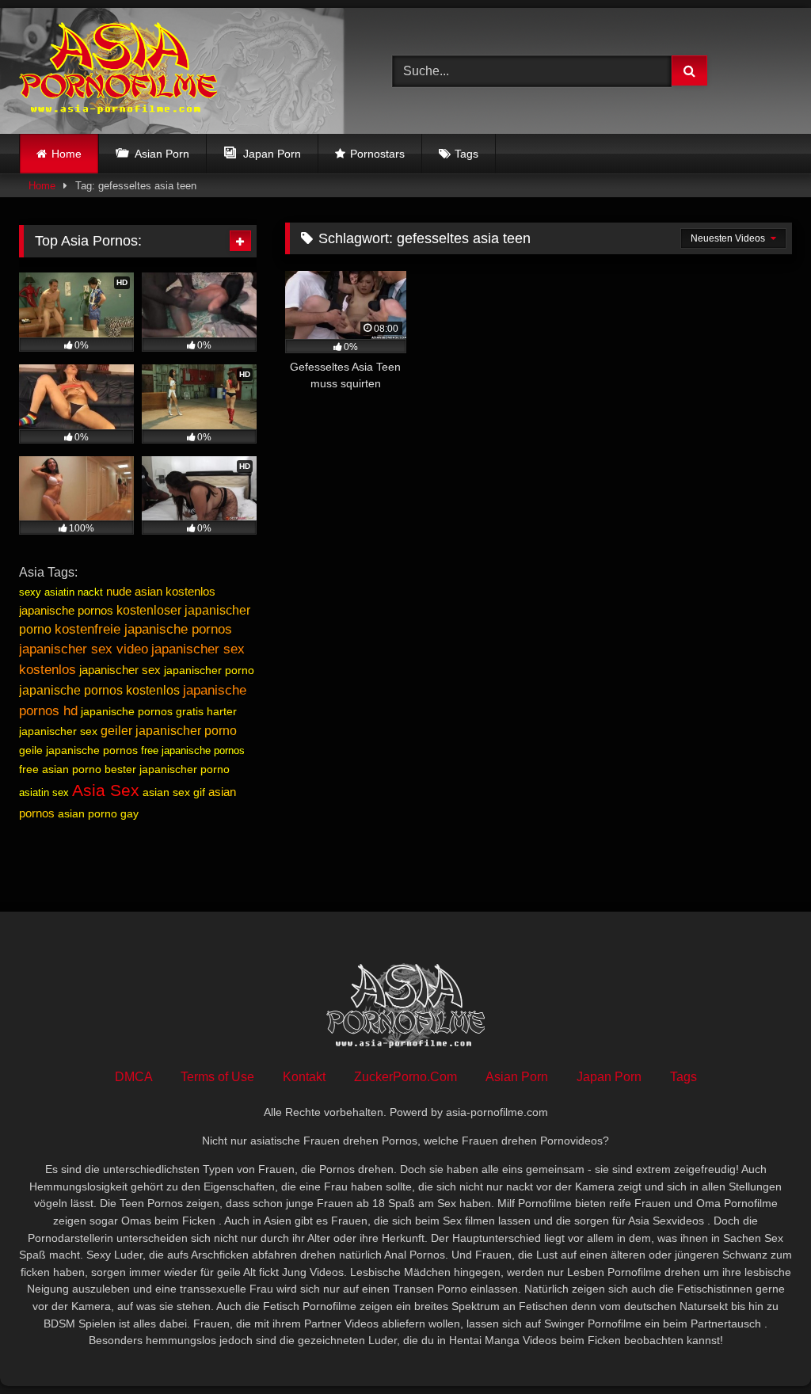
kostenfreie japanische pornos (143, 629)
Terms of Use (217, 1077)
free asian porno (60, 769)
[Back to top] (761, 1346)
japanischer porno (209, 670)
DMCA (133, 1077)
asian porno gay (98, 813)
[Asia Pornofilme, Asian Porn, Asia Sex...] (181, 71)
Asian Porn (516, 1077)
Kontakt (304, 1077)
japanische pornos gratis (142, 711)
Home (66, 153)
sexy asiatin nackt (61, 592)
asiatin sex (44, 792)
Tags (466, 153)
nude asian (134, 591)
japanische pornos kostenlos (99, 690)
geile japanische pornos (78, 750)
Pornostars (377, 153)
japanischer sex (120, 669)
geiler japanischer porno (169, 730)
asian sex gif (174, 792)
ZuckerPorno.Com (405, 1077)
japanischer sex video (83, 649)
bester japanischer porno (167, 769)
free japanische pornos (193, 750)
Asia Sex (105, 790)
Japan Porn (609, 1077)
